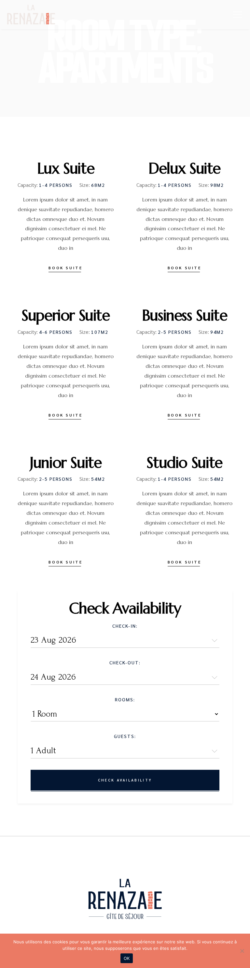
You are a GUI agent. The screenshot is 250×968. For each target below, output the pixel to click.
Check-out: (125, 662)
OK (127, 958)
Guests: (125, 736)
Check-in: (125, 626)
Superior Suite (65, 315)
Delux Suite (184, 168)
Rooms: (125, 699)
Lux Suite (65, 168)
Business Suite (184, 315)
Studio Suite (184, 462)
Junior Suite (65, 462)
